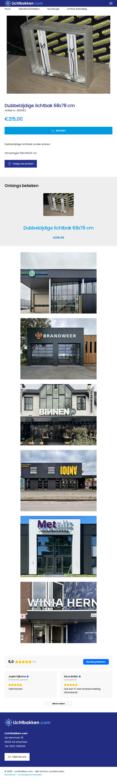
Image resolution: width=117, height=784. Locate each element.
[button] (110, 3)
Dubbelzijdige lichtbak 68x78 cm (58, 228)
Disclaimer (10, 774)
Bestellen (61, 130)
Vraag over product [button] (23, 163)
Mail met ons (19, 756)
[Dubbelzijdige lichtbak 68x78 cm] (58, 206)
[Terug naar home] (24, 3)
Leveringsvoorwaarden (30, 774)
